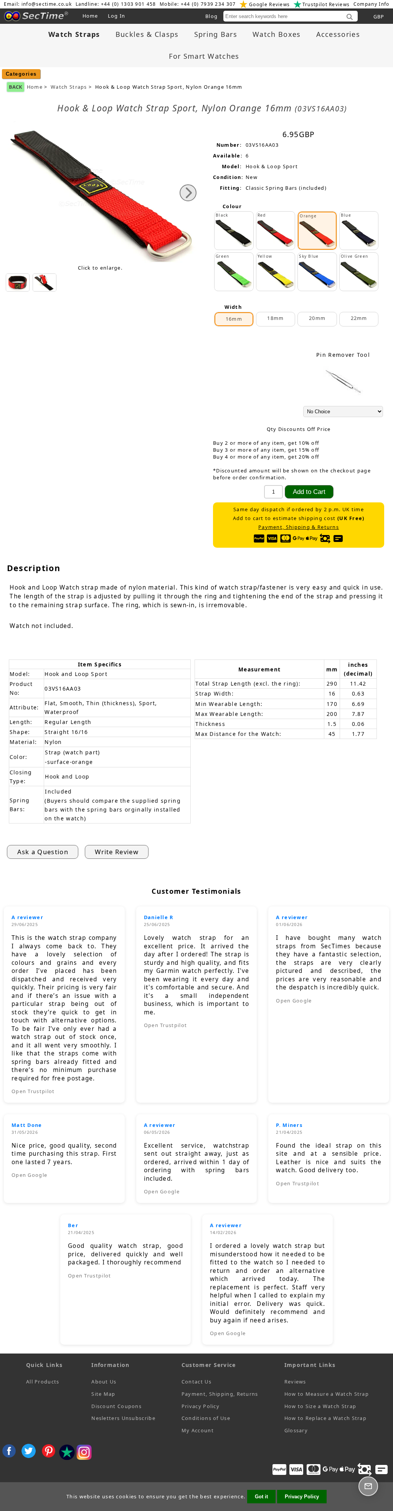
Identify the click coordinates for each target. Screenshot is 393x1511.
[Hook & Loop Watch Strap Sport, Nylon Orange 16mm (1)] (18, 282)
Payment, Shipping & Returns (298, 527)
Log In (116, 15)
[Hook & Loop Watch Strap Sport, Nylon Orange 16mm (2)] (44, 282)
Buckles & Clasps (147, 34)
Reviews (295, 1381)
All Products (42, 1381)
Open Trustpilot (33, 1091)
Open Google (294, 1000)
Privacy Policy (201, 1406)
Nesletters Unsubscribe (123, 1418)
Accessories (338, 34)
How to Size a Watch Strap (320, 1406)
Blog (211, 16)
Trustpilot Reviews (326, 4)
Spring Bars (215, 34)
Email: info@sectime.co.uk (38, 4)
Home (90, 15)
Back (15, 86)
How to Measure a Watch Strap (326, 1393)
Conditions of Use (206, 1418)
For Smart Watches (204, 56)
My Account (198, 1430)
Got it (261, 1496)
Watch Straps (69, 87)
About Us (103, 1381)
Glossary (296, 1430)
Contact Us (196, 1381)
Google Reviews (269, 4)
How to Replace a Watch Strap (325, 1418)
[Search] (349, 17)
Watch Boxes (277, 34)
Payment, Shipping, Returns (220, 1393)
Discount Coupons (116, 1406)
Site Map (103, 1393)
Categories (21, 74)
